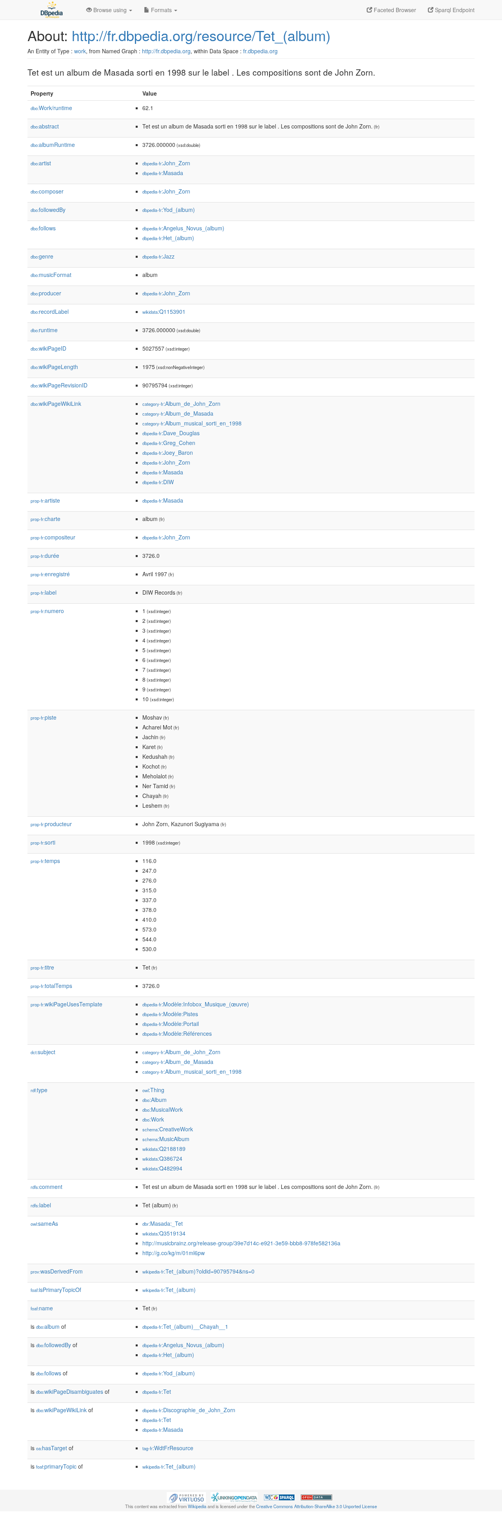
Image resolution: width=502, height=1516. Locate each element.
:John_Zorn (166, 163)
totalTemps (51, 986)
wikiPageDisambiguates (69, 1391)
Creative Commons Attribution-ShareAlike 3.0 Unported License (316, 1506)
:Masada (162, 173)
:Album (154, 1100)
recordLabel (50, 311)
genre (42, 256)
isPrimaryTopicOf (56, 1289)
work (80, 51)
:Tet (156, 1391)
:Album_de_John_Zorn (181, 403)
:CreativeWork (167, 1129)
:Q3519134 (164, 1233)
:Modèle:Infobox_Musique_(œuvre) (195, 1004)
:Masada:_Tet (162, 1223)
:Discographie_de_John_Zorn (188, 1410)
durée (45, 555)
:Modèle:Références (177, 1033)
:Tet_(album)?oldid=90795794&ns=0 (198, 1271)
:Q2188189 (164, 1148)
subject (43, 1052)
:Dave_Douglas (171, 433)
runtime (44, 330)
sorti (43, 842)
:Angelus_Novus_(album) (183, 228)
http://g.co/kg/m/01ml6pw (173, 1253)
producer (46, 293)
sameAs (44, 1223)
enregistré (50, 574)
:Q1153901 (164, 311)
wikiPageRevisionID (59, 385)
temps (45, 861)
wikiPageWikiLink (56, 403)
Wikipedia (197, 1506)
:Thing (153, 1090)
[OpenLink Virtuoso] (186, 1497)
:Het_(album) (168, 238)
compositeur (53, 537)
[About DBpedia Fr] (51, 10)
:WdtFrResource (167, 1448)
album (48, 1326)
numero (47, 611)
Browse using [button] (110, 10)
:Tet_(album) (169, 1289)
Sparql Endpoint (454, 10)
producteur (51, 824)
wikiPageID (48, 348)
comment (46, 1186)
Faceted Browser (394, 10)
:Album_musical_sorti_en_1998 (192, 423)
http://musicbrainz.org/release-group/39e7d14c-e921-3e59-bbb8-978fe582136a (241, 1243)
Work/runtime (51, 108)
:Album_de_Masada (177, 413)
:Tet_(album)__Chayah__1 (185, 1326)
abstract (45, 126)
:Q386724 (162, 1158)
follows (43, 228)
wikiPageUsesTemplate (66, 1004)
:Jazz (158, 256)
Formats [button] (161, 10)
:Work (153, 1119)
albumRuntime (53, 144)
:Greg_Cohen (168, 443)
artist (41, 163)
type (39, 1090)
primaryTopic (56, 1466)
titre (42, 967)
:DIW (158, 482)
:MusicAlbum (165, 1139)
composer (47, 191)
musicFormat (51, 275)
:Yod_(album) (168, 209)
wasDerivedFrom (57, 1271)
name (42, 1308)
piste (43, 717)
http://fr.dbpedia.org (166, 51)
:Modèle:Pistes (170, 1014)
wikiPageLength (54, 367)
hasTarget (51, 1448)
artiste (45, 500)
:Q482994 (162, 1168)
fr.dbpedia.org (260, 51)
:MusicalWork (162, 1109)
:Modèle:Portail (170, 1024)
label (43, 592)
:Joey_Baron (167, 452)
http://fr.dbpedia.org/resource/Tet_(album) (201, 35)
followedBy (48, 209)
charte (45, 519)
